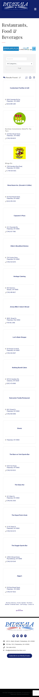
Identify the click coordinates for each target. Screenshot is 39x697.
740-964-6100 (11, 647)
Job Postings (23, 604)
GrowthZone (25, 694)
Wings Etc (8, 163)
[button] (4, 77)
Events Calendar (21, 602)
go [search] (20, 68)
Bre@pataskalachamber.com (16, 650)
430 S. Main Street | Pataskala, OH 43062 (20, 641)
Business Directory (11, 602)
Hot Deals (29, 602)
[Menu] (35, 9)
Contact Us (31, 604)
